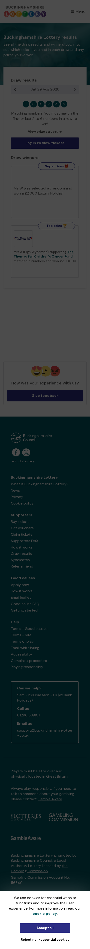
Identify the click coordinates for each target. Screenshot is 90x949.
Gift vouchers (22, 528)
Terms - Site (21, 635)
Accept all (45, 928)
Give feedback (45, 395)
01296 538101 (28, 715)
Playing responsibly (27, 666)
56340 (17, 882)
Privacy (17, 496)
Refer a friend (22, 566)
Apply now (20, 584)
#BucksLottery (23, 461)
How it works (22, 547)
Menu (80, 11)
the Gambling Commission (39, 868)
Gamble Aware (50, 799)
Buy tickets (20, 521)
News (15, 490)
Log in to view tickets (44, 142)
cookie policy (45, 913)
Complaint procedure (29, 660)
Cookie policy (22, 503)
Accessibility (21, 654)
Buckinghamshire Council (31, 860)
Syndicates (20, 559)
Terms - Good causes (29, 628)
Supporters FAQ (24, 540)
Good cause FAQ (25, 603)
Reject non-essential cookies (45, 940)
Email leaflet (21, 597)
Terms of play (22, 641)
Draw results (21, 553)
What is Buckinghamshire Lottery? (40, 484)
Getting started (24, 610)
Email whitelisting (25, 647)
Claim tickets (21, 534)
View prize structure (45, 131)
